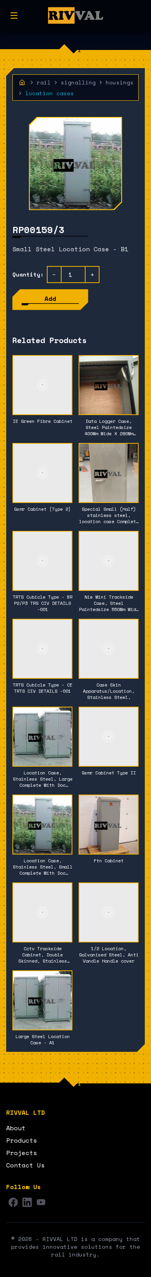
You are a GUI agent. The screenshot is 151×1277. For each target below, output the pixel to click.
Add (50, 298)
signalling (78, 82)
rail (44, 82)
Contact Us (25, 1165)
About (16, 1128)
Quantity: (28, 274)
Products (21, 1140)
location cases (49, 93)
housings (120, 82)
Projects (21, 1152)
